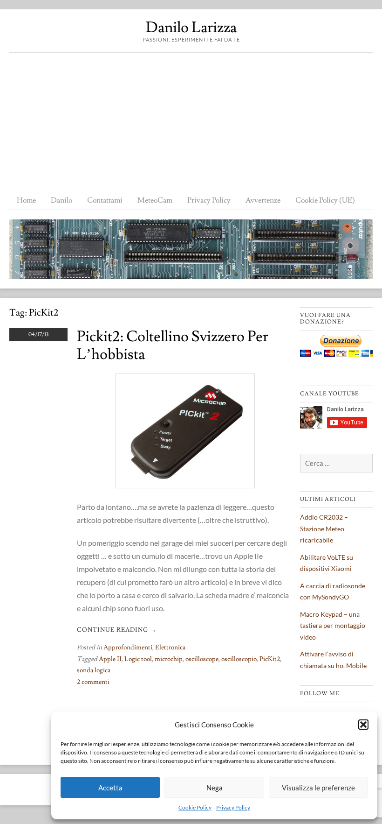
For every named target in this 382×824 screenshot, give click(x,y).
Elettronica (170, 647)
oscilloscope (201, 659)
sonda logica (93, 670)
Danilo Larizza (191, 27)
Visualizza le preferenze (318, 787)
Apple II (110, 659)
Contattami (105, 200)
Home (26, 200)
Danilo (61, 200)
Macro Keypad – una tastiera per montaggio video (332, 625)
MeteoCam (154, 200)
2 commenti (93, 682)
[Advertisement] (191, 122)
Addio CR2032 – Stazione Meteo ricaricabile (324, 528)
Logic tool (138, 659)
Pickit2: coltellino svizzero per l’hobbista (172, 345)
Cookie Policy (194, 807)
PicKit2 (269, 659)
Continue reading (117, 630)
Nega (214, 787)
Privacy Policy (233, 807)
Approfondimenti (127, 647)
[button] (363, 724)
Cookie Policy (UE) (325, 200)
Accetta (110, 787)
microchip (169, 659)
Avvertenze (263, 200)
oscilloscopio (239, 659)
